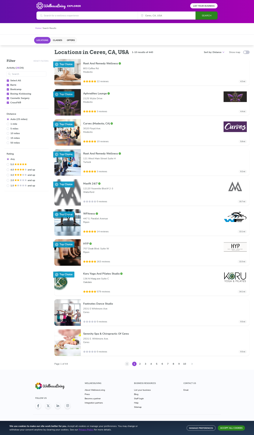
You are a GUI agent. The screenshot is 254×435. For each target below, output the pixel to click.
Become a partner (93, 398)
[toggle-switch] (246, 52)
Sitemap (138, 407)
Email (185, 390)
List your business (142, 390)
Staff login (139, 398)
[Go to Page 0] (127, 364)
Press (87, 394)
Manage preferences (201, 428)
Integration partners (94, 402)
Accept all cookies (231, 428)
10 (184, 364)
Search (206, 15)
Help (136, 402)
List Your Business (204, 6)
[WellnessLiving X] (48, 406)
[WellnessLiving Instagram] (68, 406)
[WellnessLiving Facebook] (38, 406)
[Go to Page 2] (192, 364)
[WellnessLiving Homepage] (53, 386)
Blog (136, 394)
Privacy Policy (86, 429)
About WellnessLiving (95, 390)
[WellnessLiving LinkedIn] (58, 406)
